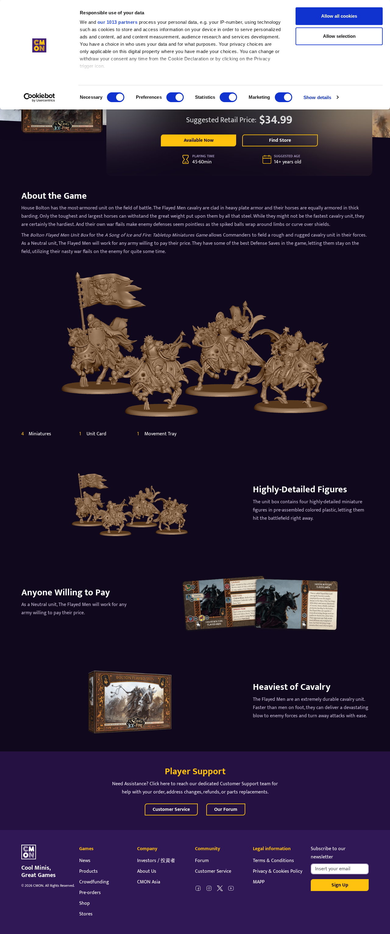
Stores (86, 914)
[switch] (175, 97)
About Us (146, 871)
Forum (202, 861)
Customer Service (171, 809)
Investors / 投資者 (156, 861)
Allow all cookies (339, 16)
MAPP (258, 882)
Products (88, 871)
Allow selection (339, 36)
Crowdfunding (94, 882)
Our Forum (225, 809)
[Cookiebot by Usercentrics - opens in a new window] (39, 97)
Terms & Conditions (273, 861)
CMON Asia (148, 882)
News (84, 861)
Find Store (280, 140)
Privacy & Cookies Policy (277, 871)
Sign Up (340, 885)
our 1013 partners (118, 22)
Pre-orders (90, 893)
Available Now (199, 140)
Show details (317, 97)
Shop (84, 903)
